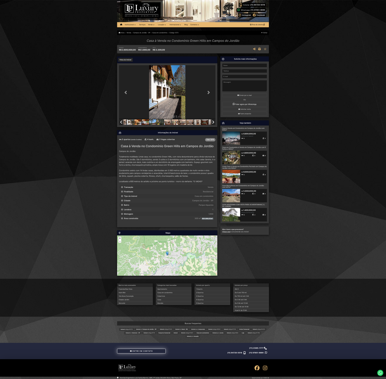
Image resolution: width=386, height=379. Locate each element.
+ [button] (120, 238)
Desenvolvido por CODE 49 (260, 378)
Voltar (265, 33)
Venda (129, 33)
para (198, 329)
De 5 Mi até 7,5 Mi (241, 303)
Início (122, 33)
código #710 (149, 333)
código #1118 (230, 329)
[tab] (125, 60)
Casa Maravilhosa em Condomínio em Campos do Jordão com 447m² (243, 186)
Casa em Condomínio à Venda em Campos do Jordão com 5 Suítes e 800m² (244, 148)
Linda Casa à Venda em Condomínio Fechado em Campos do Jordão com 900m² (244, 167)
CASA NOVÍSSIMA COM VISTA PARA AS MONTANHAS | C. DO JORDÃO (243, 205)
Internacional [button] (174, 25)
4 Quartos (200, 300)
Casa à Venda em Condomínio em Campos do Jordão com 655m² (243, 129)
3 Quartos (200, 296)
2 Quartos (199, 293)
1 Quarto (199, 289)
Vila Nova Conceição (126, 296)
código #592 (232, 333)
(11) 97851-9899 (257, 10)
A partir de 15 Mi (241, 310)
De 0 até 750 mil (241, 293)
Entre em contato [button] (142, 351)
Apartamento (162, 289)
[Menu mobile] (121, 25)
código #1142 (166, 329)
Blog (186, 25)
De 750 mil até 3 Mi (242, 296)
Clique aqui (226, 232)
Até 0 (237, 289)
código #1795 (254, 333)
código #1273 (127, 329)
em (146, 329)
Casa (159, 300)
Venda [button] (150, 25)
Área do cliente (257, 25)
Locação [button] (161, 25)
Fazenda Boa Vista (125, 289)
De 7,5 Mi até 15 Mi (241, 307)
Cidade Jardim (124, 300)
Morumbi (122, 303)
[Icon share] (257, 368)
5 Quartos (199, 303)
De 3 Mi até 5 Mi (241, 300)
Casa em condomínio (159, 33)
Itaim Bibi (122, 293)
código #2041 (214, 329)
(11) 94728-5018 (257, 5)
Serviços (142, 25)
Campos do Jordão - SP (141, 33)
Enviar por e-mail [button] (245, 95)
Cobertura (161, 296)
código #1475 (259, 329)
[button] (126, 92)
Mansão (160, 303)
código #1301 (187, 333)
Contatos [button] (193, 25)
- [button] (120, 241)
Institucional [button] (129, 25)
